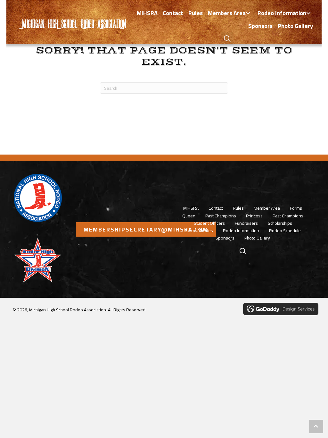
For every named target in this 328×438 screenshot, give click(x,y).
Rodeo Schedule (285, 230)
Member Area (267, 208)
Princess (254, 216)
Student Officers (209, 223)
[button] (248, 13)
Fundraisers (246, 223)
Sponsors (225, 238)
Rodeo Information (241, 230)
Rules (238, 208)
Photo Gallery (257, 238)
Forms (296, 208)
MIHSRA (191, 208)
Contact (216, 208)
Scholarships (280, 223)
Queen (188, 216)
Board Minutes (199, 230)
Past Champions (220, 216)
